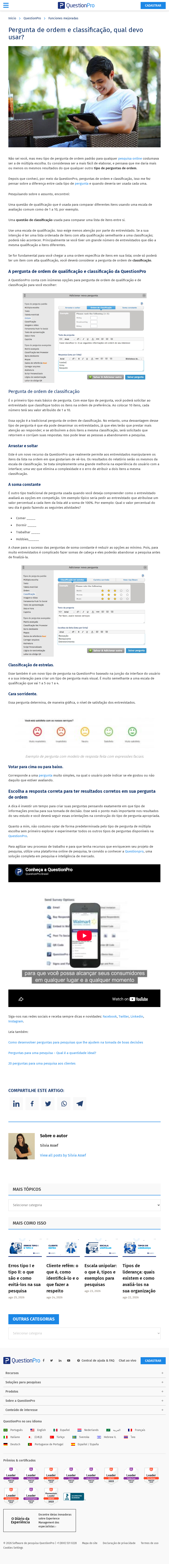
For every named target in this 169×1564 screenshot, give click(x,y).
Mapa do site (89, 1543)
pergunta (81, 184)
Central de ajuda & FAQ (98, 1360)
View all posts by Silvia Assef (63, 1155)
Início (12, 18)
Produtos (12, 1391)
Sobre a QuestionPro (20, 1401)
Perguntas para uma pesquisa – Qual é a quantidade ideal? (52, 1053)
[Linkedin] (16, 1103)
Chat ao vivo (127, 1360)
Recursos (12, 1373)
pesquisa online (130, 158)
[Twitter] (48, 1103)
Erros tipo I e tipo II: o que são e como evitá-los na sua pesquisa (24, 1278)
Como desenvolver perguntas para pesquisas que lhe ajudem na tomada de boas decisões (75, 1042)
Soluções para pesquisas (23, 1382)
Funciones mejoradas (63, 18)
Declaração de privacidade (119, 1543)
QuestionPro (32, 18)
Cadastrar (153, 5)
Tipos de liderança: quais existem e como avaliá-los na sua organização (139, 1278)
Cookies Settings (13, 1547)
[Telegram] (79, 1103)
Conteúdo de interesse (22, 1410)
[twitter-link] (51, 1360)
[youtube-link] (68, 1360)
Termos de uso (149, 1543)
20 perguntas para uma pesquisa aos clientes (41, 1063)
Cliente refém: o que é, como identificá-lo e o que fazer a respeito (62, 1278)
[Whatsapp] (63, 1103)
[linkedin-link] (60, 1360)
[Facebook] (32, 1103)
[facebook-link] (43, 1360)
